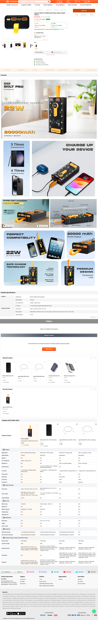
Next (32, 45)
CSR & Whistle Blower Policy (46, 583)
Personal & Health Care (85, 5)
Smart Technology (72, 5)
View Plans (61, 29)
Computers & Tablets (26, 5)
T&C (46, 39)
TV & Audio (37, 5)
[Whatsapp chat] (93, 611)
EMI (44, 39)
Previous (3, 45)
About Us (80, 579)
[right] (94, 358)
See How (37, 27)
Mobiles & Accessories (12, 5)
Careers (60, 579)
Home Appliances (60, 5)
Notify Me (84, 10)
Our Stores (80, 581)
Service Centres (81, 583)
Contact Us (23, 579)
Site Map (22, 581)
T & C (40, 579)
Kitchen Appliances (48, 5)
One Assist (22, 583)
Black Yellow (36, 49)
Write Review (49, 349)
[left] (91, 358)
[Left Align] (49, 2)
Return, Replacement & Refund (46, 585)
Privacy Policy (42, 581)
